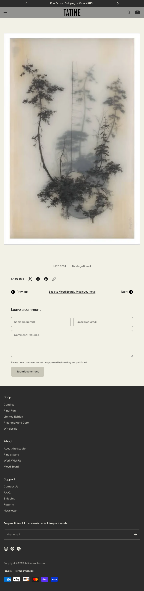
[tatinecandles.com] (72, 12)
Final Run (10, 410)
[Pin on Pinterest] (46, 278)
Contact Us (11, 486)
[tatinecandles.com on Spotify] (18, 548)
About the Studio (15, 448)
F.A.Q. (7, 492)
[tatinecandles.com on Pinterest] (12, 548)
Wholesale (10, 428)
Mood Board (11, 466)
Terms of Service (24, 570)
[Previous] (26, 3)
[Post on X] (30, 278)
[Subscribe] (135, 534)
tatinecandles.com (35, 563)
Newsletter (10, 510)
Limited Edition (13, 416)
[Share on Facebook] (38, 278)
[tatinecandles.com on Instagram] (6, 548)
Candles (9, 404)
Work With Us (12, 460)
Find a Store (11, 454)
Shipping (9, 498)
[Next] (118, 3)
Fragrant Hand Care (16, 422)
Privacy (8, 570)
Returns (9, 504)
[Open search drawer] (128, 12)
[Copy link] (53, 278)
